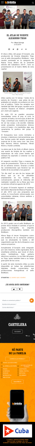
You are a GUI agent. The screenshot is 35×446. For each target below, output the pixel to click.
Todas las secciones (10, 362)
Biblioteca (6, 377)
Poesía (5, 369)
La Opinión (23, 369)
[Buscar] (33, 2)
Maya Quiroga (19, 43)
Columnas (22, 375)
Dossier (5, 373)
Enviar (31, 300)
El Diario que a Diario (18, 277)
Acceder (17, 331)
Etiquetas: (5, 277)
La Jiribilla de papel (10, 366)
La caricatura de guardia (26, 366)
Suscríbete (17, 381)
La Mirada (6, 371)
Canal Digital (24, 371)
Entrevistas (7, 375)
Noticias (22, 373)
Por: (12, 43)
